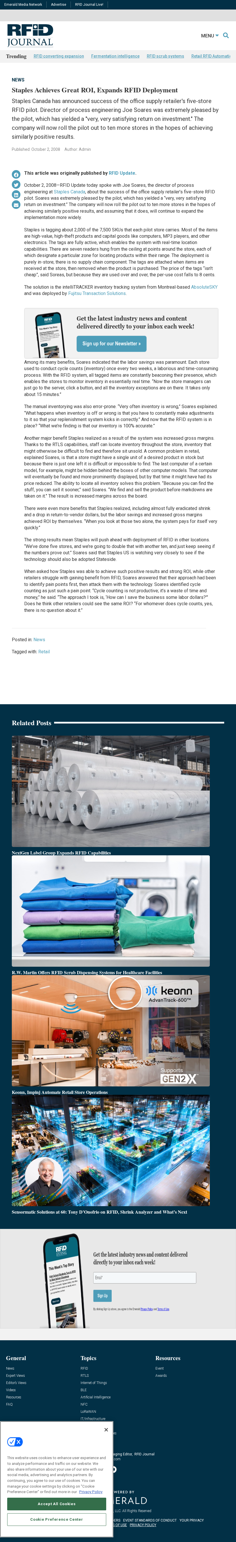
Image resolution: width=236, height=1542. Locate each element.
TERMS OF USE (115, 1525)
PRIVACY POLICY (143, 1525)
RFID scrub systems (165, 56)
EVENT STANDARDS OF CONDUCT (150, 1520)
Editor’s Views (16, 1383)
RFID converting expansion (59, 56)
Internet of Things (94, 1383)
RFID (84, 1368)
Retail (44, 651)
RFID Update (122, 173)
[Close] (106, 1429)
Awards (161, 1376)
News (18, 80)
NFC (84, 1404)
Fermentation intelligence (115, 56)
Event (159, 1368)
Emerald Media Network (23, 4)
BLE (84, 1390)
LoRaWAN (88, 1412)
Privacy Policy (90, 1492)
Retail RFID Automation (212, 56)
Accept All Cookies (56, 1504)
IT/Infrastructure (93, 1419)
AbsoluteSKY (204, 287)
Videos (11, 1390)
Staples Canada (69, 192)
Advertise (58, 4)
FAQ (9, 1404)
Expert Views (15, 1376)
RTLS (85, 1376)
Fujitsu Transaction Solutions (97, 293)
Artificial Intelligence (96, 1397)
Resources (13, 1397)
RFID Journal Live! (89, 4)
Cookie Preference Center (56, 1519)
